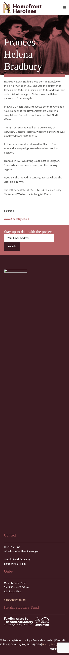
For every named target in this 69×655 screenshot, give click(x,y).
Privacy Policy (49, 644)
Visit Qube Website (15, 599)
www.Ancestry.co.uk (16, 219)
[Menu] (64, 7)
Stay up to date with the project (28, 232)
